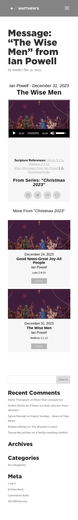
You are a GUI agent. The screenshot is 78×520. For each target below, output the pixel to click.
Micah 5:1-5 (55, 160)
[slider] (33, 133)
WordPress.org (17, 501)
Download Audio (39, 172)
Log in (12, 483)
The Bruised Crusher (44, 426)
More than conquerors (48, 399)
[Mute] (52, 133)
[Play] (14, 133)
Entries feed (15, 489)
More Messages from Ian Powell (36, 168)
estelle (16, 70)
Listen (39, 281)
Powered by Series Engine (39, 362)
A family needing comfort (52, 432)
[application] (39, 133)
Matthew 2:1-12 (39, 164)
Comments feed (18, 495)
